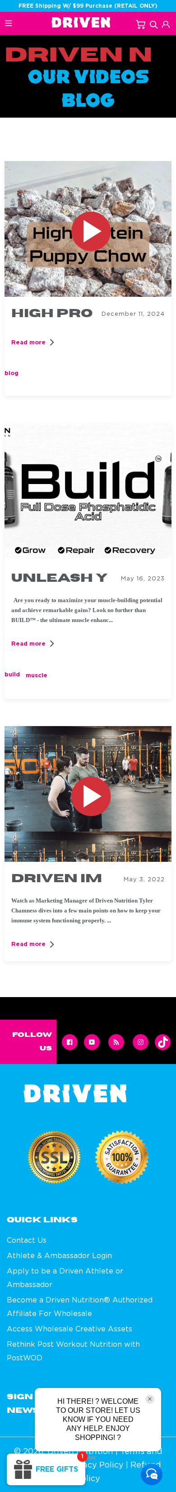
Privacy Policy (95, 1464)
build (12, 674)
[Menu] (16, 25)
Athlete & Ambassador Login (59, 1255)
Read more (28, 342)
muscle (36, 675)
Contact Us (26, 1240)
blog (12, 373)
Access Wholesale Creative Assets (69, 1329)
